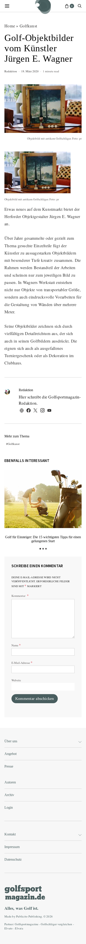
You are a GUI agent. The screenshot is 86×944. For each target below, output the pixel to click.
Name (16, 645)
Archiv (9, 795)
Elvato (8, 928)
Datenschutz (13, 859)
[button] (40, 548)
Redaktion (10, 71)
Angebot (10, 754)
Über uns (10, 741)
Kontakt (10, 834)
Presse (8, 766)
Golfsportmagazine (26, 924)
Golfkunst (28, 26)
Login (8, 807)
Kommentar (18, 596)
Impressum (12, 847)
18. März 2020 (30, 71)
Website (16, 680)
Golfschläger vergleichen (56, 924)
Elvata (19, 928)
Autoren (10, 782)
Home (9, 26)
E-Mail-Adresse (21, 662)
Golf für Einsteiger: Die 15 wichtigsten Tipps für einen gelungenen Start (43, 539)
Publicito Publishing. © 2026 (34, 916)
